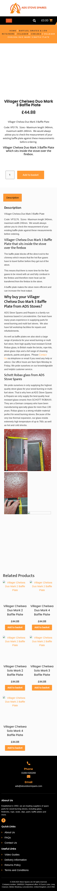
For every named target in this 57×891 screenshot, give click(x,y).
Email (28, 782)
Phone (28, 769)
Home (13, 30)
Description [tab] (12, 197)
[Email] (28, 776)
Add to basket (31, 174)
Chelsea (36, 34)
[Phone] (28, 763)
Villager (22, 34)
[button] (34, 20)
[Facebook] (3, 820)
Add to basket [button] (15, 627)
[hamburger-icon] (9, 21)
